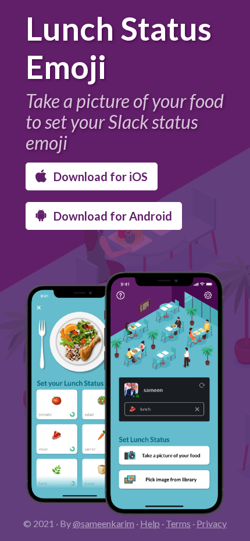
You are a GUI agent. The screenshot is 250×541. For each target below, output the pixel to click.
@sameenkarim (103, 523)
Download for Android (111, 216)
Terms (178, 523)
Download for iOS (99, 176)
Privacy (212, 523)
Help (150, 523)
